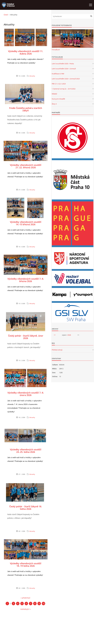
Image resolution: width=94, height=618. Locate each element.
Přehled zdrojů (57, 350)
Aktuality (32, 76)
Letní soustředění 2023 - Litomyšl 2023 (66, 79)
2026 (69, 335)
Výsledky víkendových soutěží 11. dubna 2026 (25, 52)
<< (54, 335)
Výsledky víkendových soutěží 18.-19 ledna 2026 (25, 564)
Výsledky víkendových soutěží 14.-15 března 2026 (25, 223)
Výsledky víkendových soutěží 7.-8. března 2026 (25, 280)
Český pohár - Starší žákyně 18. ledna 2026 (25, 507)
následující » (25, 609)
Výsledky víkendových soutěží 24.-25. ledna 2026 (25, 450)
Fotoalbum (56, 49)
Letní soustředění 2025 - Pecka (63, 63)
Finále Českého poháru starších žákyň (25, 109)
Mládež (54, 94)
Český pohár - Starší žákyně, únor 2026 (25, 336)
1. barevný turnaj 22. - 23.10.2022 (63, 89)
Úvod (6, 15)
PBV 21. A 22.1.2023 (59, 84)
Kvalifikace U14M (58, 74)
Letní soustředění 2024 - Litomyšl (64, 69)
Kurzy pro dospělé (58, 99)
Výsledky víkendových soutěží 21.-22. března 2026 (25, 166)
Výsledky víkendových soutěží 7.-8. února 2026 (25, 393)
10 (43, 603)
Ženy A (54, 104)
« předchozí (25, 598)
